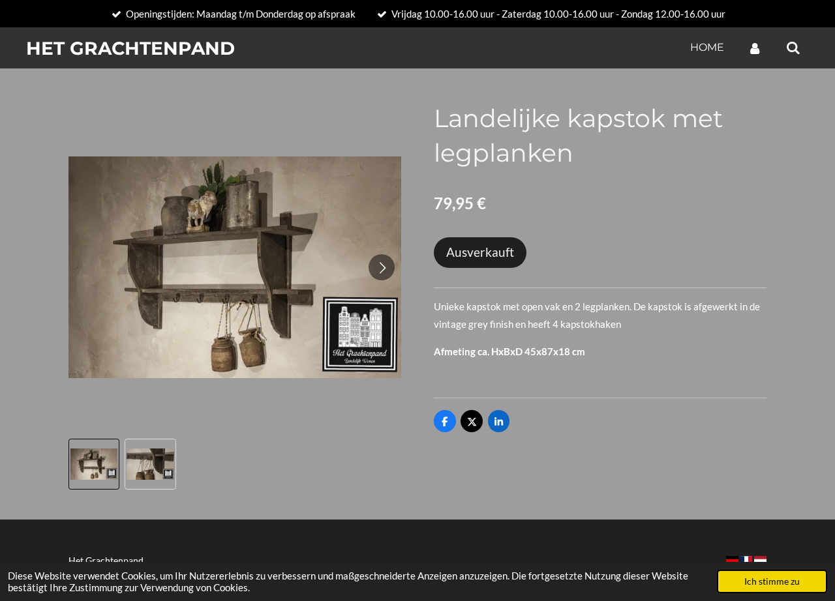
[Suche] (793, 48)
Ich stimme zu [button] (772, 581)
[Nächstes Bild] (382, 267)
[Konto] (754, 48)
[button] (93, 464)
